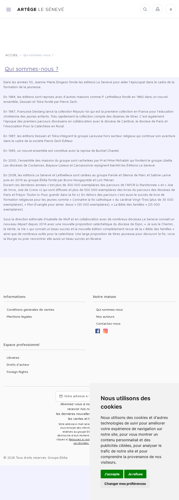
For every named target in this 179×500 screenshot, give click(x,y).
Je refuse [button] (135, 474)
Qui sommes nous (109, 309)
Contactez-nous (108, 323)
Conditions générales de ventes (30, 309)
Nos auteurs (105, 316)
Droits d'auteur (18, 364)
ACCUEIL (11, 55)
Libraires (13, 357)
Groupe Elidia (57, 457)
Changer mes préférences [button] (125, 484)
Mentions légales (19, 316)
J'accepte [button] (112, 474)
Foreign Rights (17, 372)
